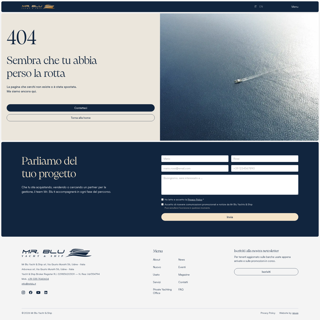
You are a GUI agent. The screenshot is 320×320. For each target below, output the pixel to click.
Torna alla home (80, 117)
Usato (156, 274)
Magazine (184, 274)
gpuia (295, 312)
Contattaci (80, 108)
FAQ (181, 289)
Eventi (182, 267)
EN (261, 6)
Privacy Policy (195, 199)
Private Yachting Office (162, 291)
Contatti (183, 282)
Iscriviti (266, 271)
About (156, 259)
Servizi (157, 282)
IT (255, 6)
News (181, 259)
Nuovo (157, 267)
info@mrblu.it (29, 283)
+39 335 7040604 (38, 278)
